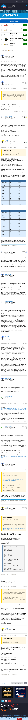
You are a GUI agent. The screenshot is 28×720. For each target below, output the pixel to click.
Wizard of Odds (10, 715)
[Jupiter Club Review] (6, 30)
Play (25, 25)
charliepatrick (8, 116)
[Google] (9, 701)
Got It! (19, 718)
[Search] (14, 6)
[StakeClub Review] (6, 34)
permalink (25, 61)
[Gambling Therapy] (13, 709)
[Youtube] (6, 701)
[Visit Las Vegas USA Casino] (20, 692)
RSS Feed (3, 683)
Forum (7, 16)
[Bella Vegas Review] (6, 25)
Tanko (6, 82)
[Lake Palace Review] (6, 39)
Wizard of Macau (17, 715)
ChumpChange (9, 251)
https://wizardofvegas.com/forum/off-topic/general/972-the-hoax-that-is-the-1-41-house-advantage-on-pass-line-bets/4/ (13, 409)
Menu (23, 5)
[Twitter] (2, 701)
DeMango (7, 463)
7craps (6, 140)
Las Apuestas (23, 715)
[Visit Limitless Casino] (7, 692)
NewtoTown (8, 55)
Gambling (12, 16)
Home (3, 16)
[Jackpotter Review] (6, 44)
